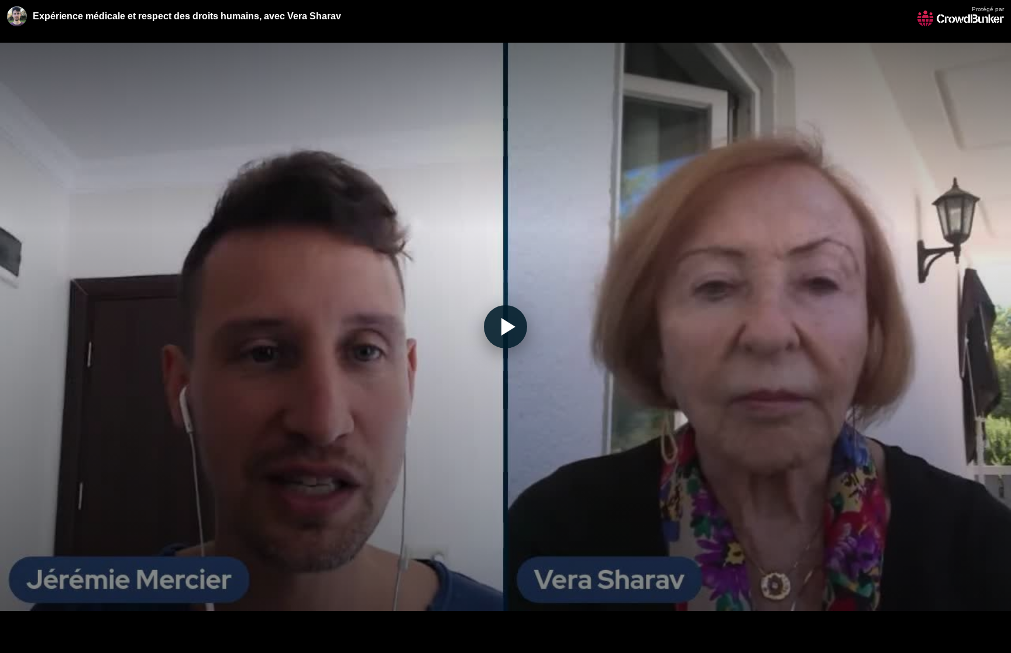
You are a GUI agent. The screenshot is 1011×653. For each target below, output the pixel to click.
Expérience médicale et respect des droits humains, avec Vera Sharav (187, 16)
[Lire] (505, 326)
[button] (505, 326)
